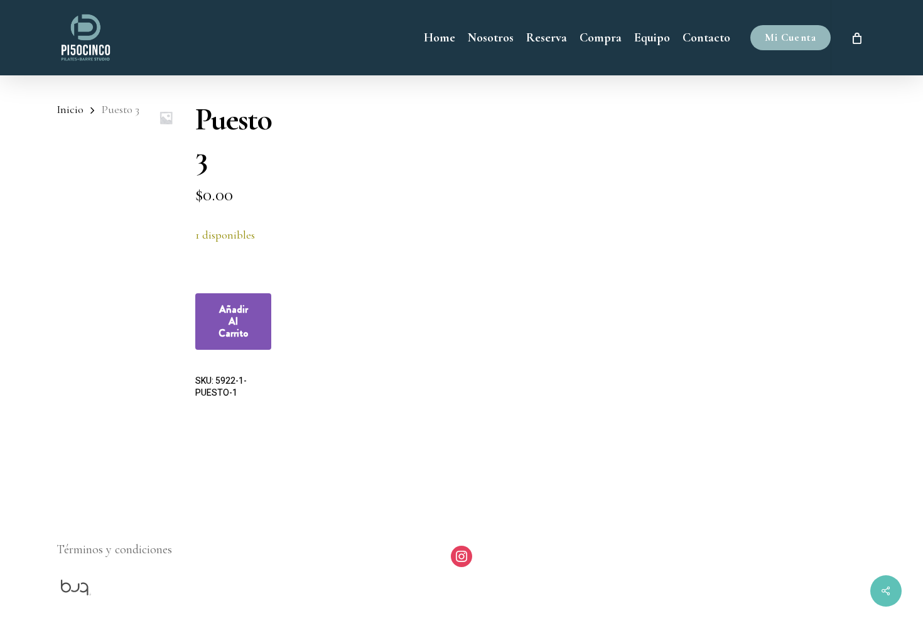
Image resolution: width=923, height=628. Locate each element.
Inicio (70, 109)
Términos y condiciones (114, 549)
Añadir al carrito (233, 321)
